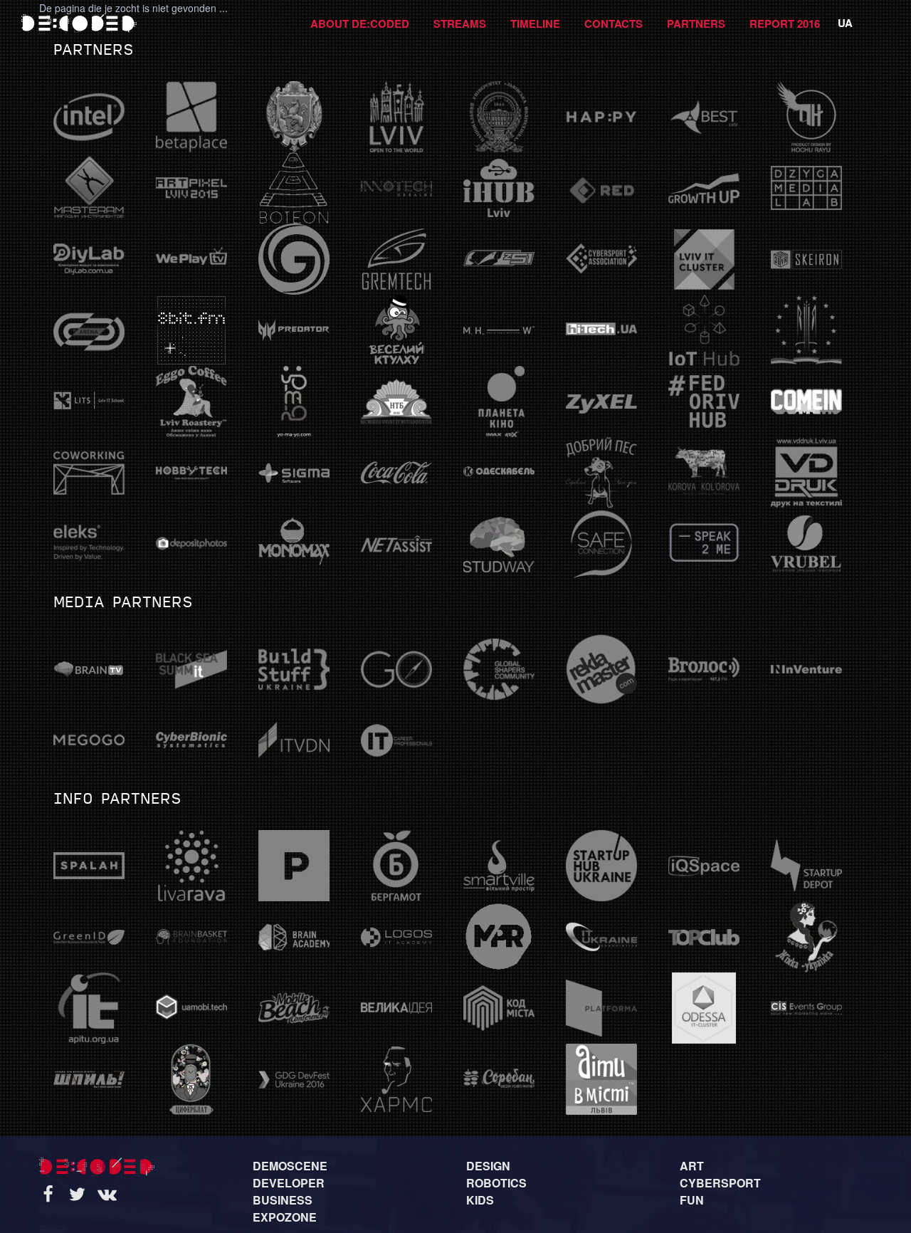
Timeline (535, 23)
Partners (696, 23)
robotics (496, 1183)
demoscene (290, 1166)
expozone (285, 1217)
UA (845, 23)
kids (480, 1200)
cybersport (720, 1183)
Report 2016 (784, 23)
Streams (459, 23)
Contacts (613, 23)
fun (692, 1200)
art (692, 1166)
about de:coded (359, 23)
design (488, 1166)
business (282, 1200)
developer (289, 1183)
